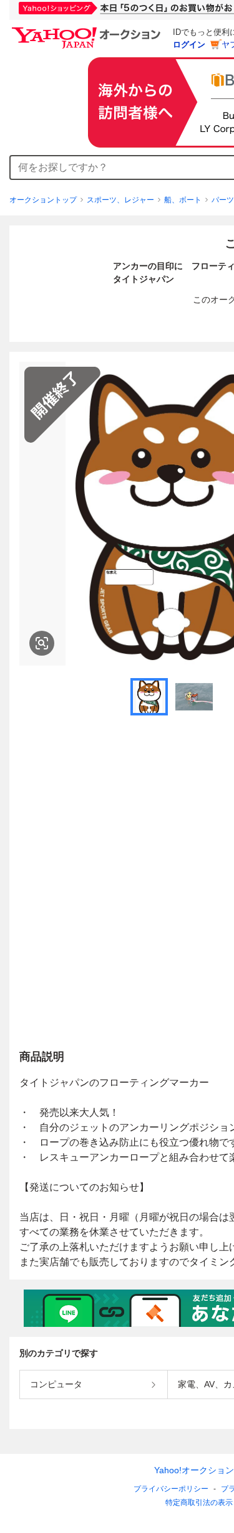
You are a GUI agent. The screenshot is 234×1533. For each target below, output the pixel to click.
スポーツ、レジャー (120, 200)
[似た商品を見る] (41, 643)
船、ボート (183, 200)
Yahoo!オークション (194, 1470)
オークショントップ (43, 200)
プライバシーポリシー (171, 1488)
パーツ (223, 200)
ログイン (189, 44)
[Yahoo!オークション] (88, 30)
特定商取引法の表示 (199, 1502)
